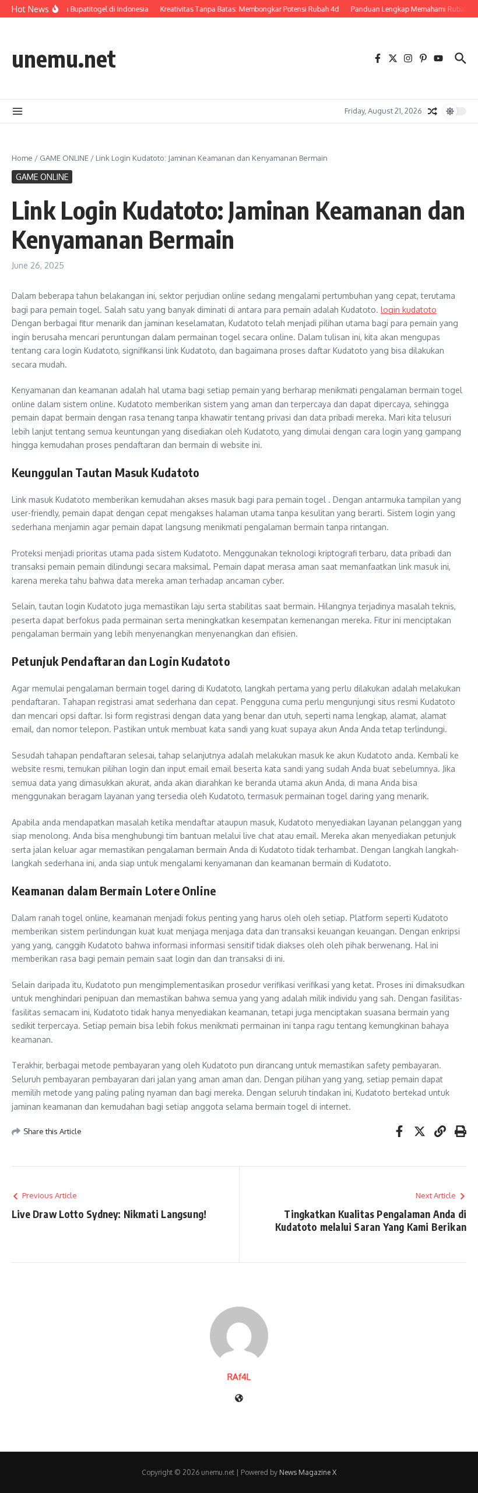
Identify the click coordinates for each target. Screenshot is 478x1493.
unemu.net (64, 58)
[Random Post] (432, 111)
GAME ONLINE (64, 158)
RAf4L (239, 1376)
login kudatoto (409, 310)
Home (22, 158)
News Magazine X (307, 1472)
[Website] (239, 1399)
